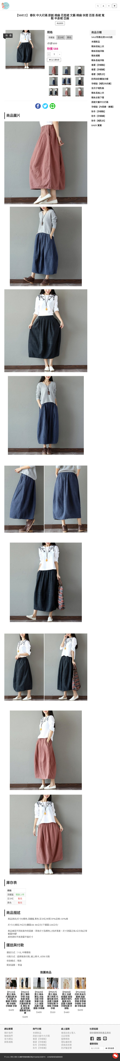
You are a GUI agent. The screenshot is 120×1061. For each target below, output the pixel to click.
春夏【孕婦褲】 (98, 70)
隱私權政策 (66, 1042)
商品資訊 (60, 23)
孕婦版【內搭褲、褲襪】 (103, 107)
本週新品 (95, 42)
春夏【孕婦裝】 (98, 65)
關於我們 (8, 1033)
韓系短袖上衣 (97, 47)
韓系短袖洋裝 (97, 51)
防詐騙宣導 (66, 1048)
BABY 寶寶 (96, 126)
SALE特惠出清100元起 (101, 37)
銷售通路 (8, 1042)
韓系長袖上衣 (97, 93)
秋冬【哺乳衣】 (98, 121)
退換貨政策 (66, 1045)
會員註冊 (65, 1033)
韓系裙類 (95, 56)
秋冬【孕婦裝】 (98, 112)
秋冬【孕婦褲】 (98, 116)
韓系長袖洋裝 (97, 60)
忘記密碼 (65, 1036)
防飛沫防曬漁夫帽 (99, 79)
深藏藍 (51, 37)
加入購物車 (55, 60)
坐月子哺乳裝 (97, 88)
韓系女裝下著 (97, 98)
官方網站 (8, 1039)
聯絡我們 (8, 1036)
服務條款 (65, 1039)
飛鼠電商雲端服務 (54, 1057)
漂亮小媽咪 (13, 1057)
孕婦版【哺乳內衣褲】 (101, 84)
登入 (73, 1033)
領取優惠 (111, 1048)
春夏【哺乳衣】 (98, 74)
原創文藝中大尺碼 (99, 102)
